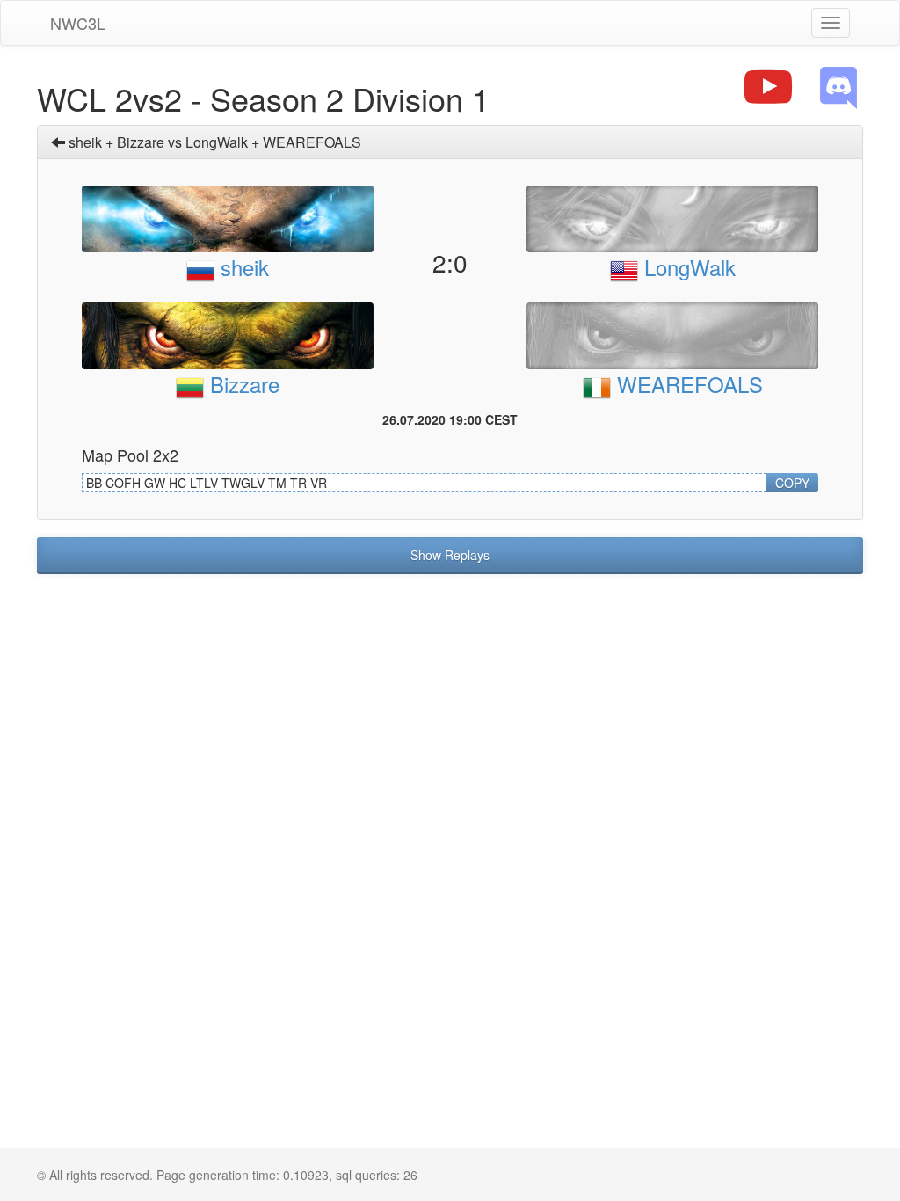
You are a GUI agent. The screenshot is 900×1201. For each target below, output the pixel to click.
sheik (241, 266)
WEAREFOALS (687, 383)
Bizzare (241, 383)
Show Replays (450, 555)
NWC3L (77, 22)
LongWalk (687, 266)
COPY (792, 482)
